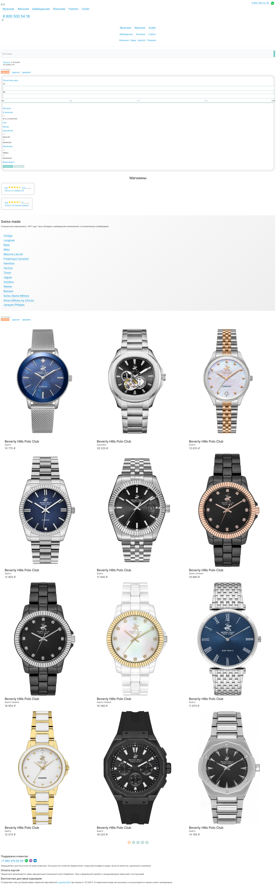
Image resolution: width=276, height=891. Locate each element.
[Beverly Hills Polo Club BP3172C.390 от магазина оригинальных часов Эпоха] (47, 510)
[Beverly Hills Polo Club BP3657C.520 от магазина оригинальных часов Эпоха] (231, 381)
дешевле (26, 72)
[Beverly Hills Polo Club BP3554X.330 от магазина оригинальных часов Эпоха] (231, 768)
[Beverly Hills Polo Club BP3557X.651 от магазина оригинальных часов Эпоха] (139, 768)
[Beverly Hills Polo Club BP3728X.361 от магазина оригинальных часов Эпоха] (139, 381)
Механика (124, 40)
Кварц (133, 40)
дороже (16, 72)
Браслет (142, 40)
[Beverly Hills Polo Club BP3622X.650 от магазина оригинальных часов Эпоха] (47, 639)
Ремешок (151, 40)
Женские (139, 27)
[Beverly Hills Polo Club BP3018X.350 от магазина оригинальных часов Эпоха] (139, 510)
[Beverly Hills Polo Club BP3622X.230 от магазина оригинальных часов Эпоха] (139, 639)
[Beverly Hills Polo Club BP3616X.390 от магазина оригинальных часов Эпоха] (231, 639)
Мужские (125, 27)
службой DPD (64, 882)
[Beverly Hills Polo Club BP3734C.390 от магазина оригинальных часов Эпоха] (47, 381)
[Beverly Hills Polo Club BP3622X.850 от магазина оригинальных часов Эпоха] (231, 510)
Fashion (152, 34)
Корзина (6, 62)
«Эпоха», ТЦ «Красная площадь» (17, 204)
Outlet (152, 27)
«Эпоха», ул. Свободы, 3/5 (18, 189)
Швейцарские (126, 34)
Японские (140, 34)
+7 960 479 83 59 (12, 860)
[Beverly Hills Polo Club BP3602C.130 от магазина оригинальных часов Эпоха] (47, 768)
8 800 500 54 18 (16, 16)
